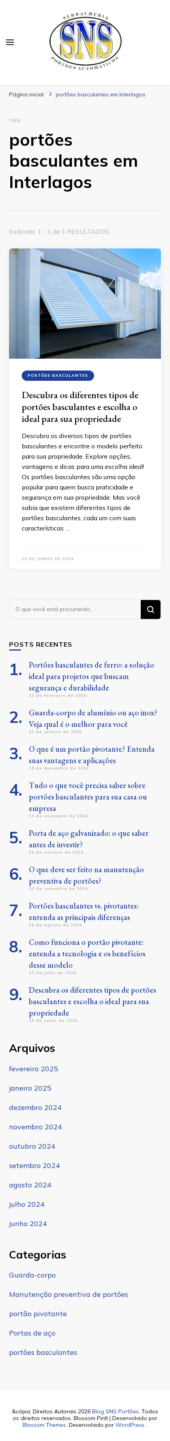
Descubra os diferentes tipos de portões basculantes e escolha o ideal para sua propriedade (80, 407)
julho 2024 (27, 1204)
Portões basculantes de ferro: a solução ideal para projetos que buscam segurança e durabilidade (91, 676)
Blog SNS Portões (115, 1411)
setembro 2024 (34, 1165)
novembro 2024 (35, 1126)
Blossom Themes (44, 1424)
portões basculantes (58, 375)
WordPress (130, 1424)
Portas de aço (32, 1333)
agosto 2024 (30, 1184)
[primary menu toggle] (10, 42)
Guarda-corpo (32, 1274)
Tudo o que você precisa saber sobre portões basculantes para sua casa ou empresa (88, 796)
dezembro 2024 (35, 1107)
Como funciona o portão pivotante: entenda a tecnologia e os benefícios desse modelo (87, 953)
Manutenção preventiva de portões (68, 1294)
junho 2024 (28, 1223)
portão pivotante (38, 1313)
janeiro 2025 (30, 1088)
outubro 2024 (32, 1146)
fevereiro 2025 (33, 1068)
